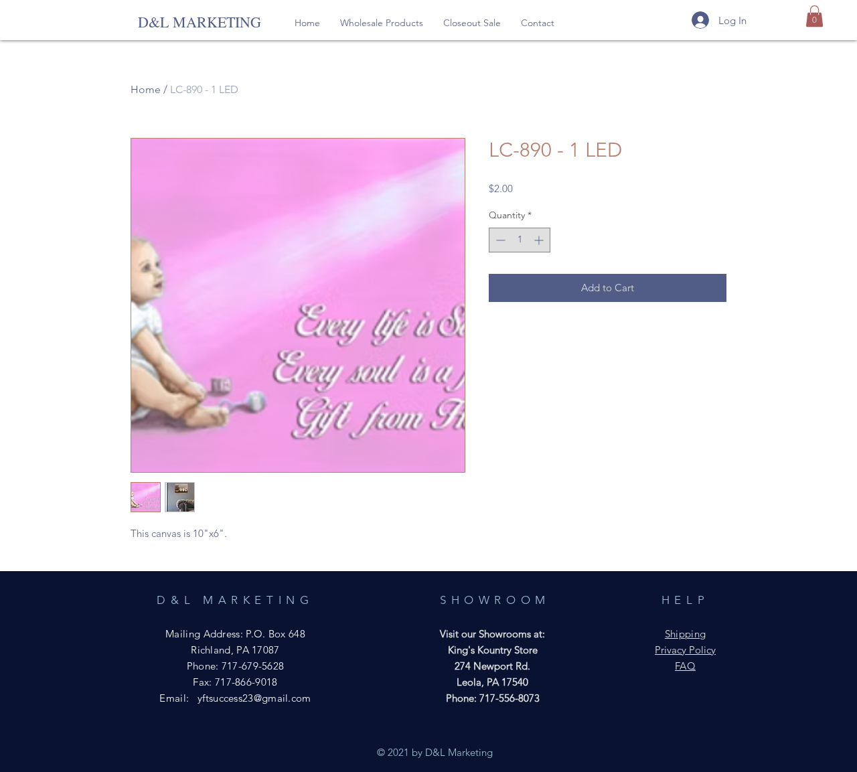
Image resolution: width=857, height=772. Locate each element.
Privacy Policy (685, 649)
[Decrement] (499, 240)
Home (146, 89)
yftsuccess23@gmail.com (254, 698)
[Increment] (540, 240)
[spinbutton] (520, 240)
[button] (381, 22)
